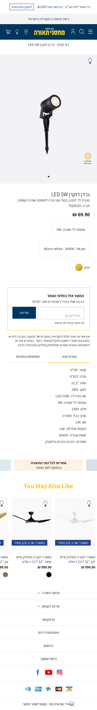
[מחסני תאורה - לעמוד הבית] (49, 31)
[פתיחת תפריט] (90, 32)
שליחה (24, 312)
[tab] (69, 357)
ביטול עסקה (49, 658)
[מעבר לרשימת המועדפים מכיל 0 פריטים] (17, 32)
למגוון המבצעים (22, 7)
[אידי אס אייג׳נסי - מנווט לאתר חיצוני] (48, 704)
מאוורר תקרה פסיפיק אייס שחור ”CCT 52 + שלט (33, 559)
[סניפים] (26, 32)
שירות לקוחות (50, 606)
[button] (8, 32)
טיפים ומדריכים (48, 632)
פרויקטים (48, 619)
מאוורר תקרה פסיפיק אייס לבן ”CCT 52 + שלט (77, 559)
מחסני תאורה (50, 592)
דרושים (49, 645)
